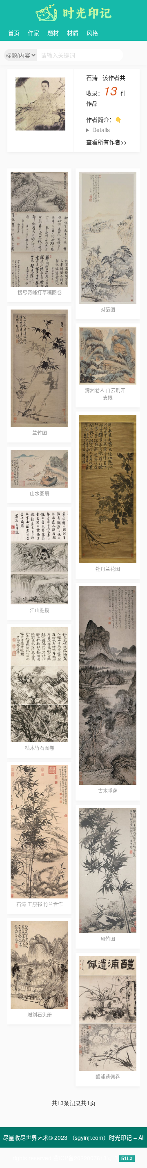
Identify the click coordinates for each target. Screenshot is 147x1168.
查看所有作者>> (106, 142)
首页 (14, 33)
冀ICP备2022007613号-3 (85, 1158)
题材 (53, 33)
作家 (33, 33)
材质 (72, 33)
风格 (92, 33)
